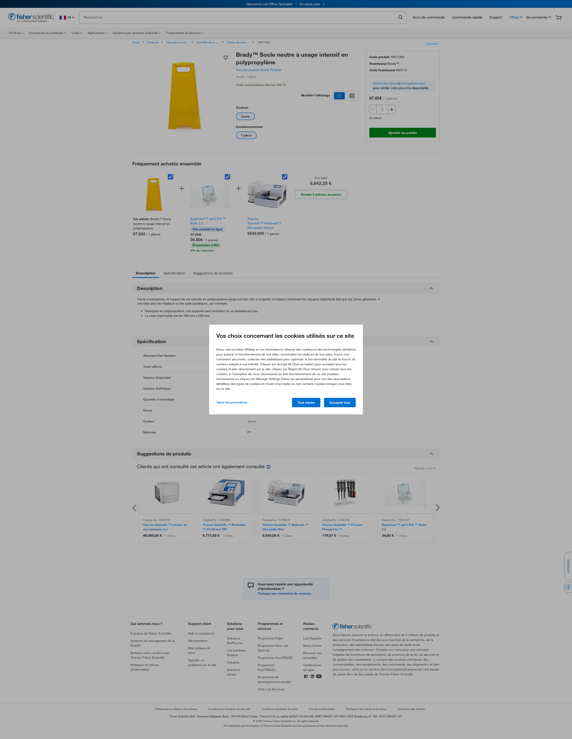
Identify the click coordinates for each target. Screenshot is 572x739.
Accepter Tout (340, 403)
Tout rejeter (306, 403)
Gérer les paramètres (232, 402)
